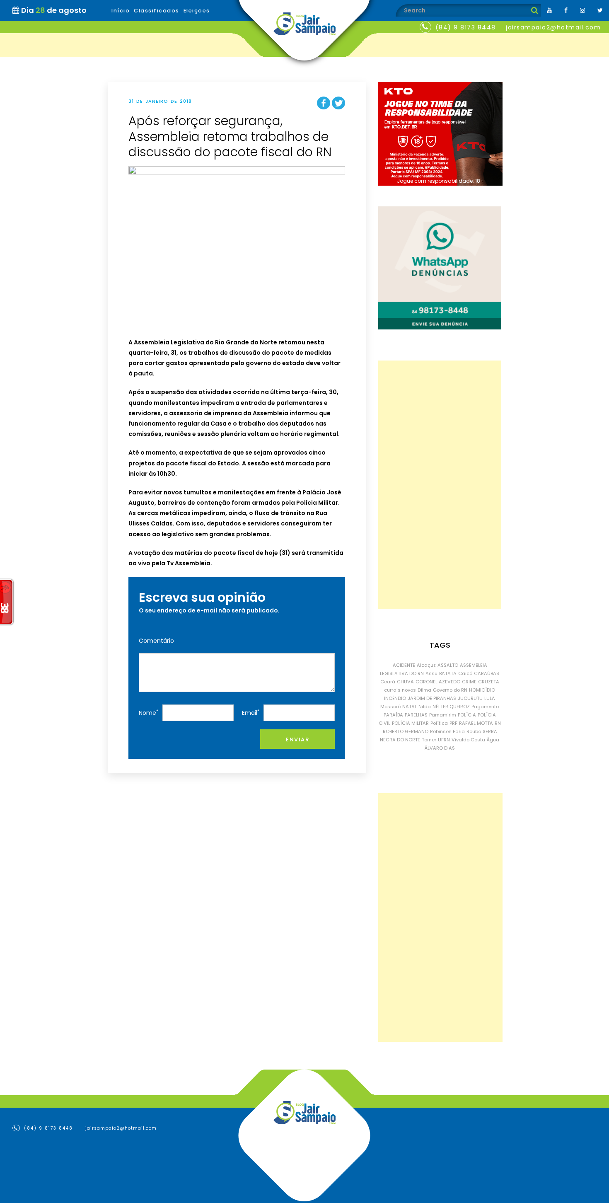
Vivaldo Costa (468, 739)
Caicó (465, 673)
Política (439, 723)
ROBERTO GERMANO (405, 731)
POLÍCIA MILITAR (410, 723)
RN (498, 723)
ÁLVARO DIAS (440, 748)
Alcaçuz (426, 665)
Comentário (156, 641)
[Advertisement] (439, 485)
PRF (453, 723)
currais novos (400, 690)
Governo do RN (450, 690)
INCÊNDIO (395, 698)
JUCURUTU (470, 698)
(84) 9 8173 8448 (465, 27)
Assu (431, 673)
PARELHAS (416, 715)
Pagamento (485, 706)
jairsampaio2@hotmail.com (553, 27)
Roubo (473, 731)
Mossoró (390, 706)
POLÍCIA (467, 715)
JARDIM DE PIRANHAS (432, 698)
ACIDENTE (404, 665)
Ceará (387, 681)
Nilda (424, 706)
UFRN (444, 739)
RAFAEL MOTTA (476, 723)
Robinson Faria (447, 731)
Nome (148, 712)
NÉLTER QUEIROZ (451, 706)
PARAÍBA (393, 715)
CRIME (469, 681)
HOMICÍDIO (482, 690)
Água (493, 739)
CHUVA (405, 681)
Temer (429, 739)
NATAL (409, 706)
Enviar (297, 739)
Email (250, 712)
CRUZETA (488, 681)
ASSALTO (447, 665)
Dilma (424, 690)
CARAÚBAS (486, 673)
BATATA (448, 673)
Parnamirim (442, 715)
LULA (489, 698)
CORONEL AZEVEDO (438, 681)
